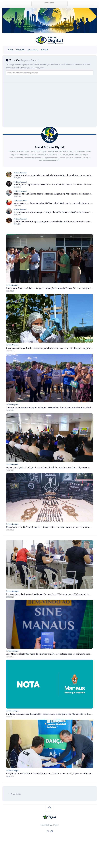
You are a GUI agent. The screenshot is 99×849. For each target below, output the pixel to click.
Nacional (20, 49)
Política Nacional (20, 173)
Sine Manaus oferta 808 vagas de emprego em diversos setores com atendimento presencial (51, 653)
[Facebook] (51, 831)
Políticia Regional (12, 285)
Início (10, 49)
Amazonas (32, 49)
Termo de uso (16, 794)
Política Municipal (12, 591)
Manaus (44, 49)
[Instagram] (48, 831)
